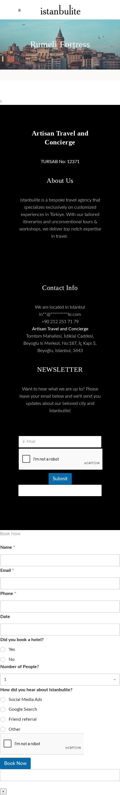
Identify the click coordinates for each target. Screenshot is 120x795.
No (12, 659)
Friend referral (23, 719)
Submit (60, 478)
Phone (8, 593)
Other (14, 729)
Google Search (23, 709)
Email (7, 570)
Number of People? (19, 666)
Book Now (15, 763)
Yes (12, 649)
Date (5, 616)
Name (7, 547)
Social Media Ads (25, 699)
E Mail (60, 429)
